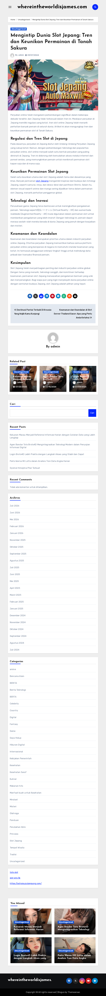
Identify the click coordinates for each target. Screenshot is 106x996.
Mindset (14, 799)
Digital (13, 717)
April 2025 (15, 588)
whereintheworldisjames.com (52, 7)
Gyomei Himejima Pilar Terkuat (25, 468)
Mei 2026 (14, 519)
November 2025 (18, 540)
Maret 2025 (15, 595)
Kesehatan (15, 765)
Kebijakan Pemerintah (21, 758)
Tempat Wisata (17, 847)
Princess (14, 834)
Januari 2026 (16, 533)
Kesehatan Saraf (18, 772)
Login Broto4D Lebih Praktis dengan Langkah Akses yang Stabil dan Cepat (47, 454)
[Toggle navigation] (10, 7)
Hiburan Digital (17, 745)
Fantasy (14, 724)
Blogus (61, 992)
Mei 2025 (14, 581)
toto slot (14, 872)
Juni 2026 (15, 512)
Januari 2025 (16, 608)
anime (13, 669)
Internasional (16, 751)
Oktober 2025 (16, 547)
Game (13, 731)
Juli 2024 (14, 650)
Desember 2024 (18, 615)
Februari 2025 (17, 602)
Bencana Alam (17, 676)
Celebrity (14, 703)
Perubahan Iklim (18, 827)
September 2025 (18, 554)
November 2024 (18, 622)
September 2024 (18, 636)
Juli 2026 (14, 506)
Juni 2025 (15, 574)
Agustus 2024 (17, 643)
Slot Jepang (16, 841)
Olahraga (14, 813)
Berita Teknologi (18, 690)
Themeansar (74, 992)
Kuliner (13, 779)
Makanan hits (16, 786)
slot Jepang (42, 181)
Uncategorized (19, 29)
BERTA (13, 697)
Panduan (14, 820)
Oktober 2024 (16, 629)
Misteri (13, 806)
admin (21, 55)
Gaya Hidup (15, 738)
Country (14, 710)
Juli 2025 (14, 567)
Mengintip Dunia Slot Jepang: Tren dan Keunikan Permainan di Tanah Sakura (51, 42)
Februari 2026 (17, 526)
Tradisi (13, 854)
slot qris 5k (15, 878)
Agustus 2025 (17, 560)
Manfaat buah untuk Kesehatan (25, 793)
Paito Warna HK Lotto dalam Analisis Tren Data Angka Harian (40, 461)
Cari (12, 404)
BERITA (13, 683)
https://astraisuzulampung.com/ (26, 883)
